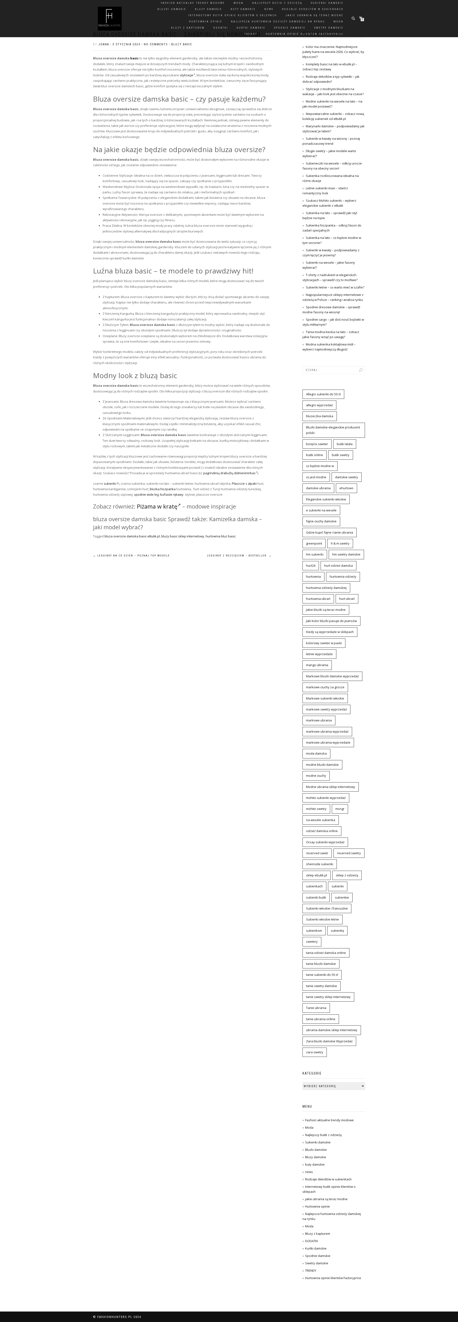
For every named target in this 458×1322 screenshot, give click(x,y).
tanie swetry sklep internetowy (328, 997)
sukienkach (314, 886)
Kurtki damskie (251, 27)
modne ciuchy (316, 775)
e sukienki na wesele (321, 510)
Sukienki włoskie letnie (322, 919)
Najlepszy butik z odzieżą (277, 3)
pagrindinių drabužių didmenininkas (229, 473)
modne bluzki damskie (322, 764)
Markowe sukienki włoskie (325, 698)
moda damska (316, 753)
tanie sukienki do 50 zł (322, 974)
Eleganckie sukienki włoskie (326, 499)
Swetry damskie (329, 27)
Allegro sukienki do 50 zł (323, 394)
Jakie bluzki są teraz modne (326, 609)
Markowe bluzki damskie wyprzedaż (332, 676)
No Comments (156, 44)
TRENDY (250, 34)
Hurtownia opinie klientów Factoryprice (305, 34)
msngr (339, 809)
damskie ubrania (318, 488)
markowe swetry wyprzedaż (326, 709)
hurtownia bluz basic (221, 536)
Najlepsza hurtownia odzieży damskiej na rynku (278, 21)
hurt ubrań (347, 599)
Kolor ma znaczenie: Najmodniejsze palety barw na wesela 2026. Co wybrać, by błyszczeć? (333, 52)
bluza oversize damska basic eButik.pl (132, 536)
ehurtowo (346, 488)
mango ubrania (317, 665)
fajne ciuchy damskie (321, 521)
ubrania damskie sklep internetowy (331, 1030)
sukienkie (342, 897)
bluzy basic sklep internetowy (182, 536)
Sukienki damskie (327, 3)
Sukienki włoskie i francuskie (327, 908)
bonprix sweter (317, 444)
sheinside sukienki (319, 864)
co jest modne (316, 477)
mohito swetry (316, 809)
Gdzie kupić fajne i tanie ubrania (329, 532)
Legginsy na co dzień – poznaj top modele (131, 555)
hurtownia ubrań (318, 599)
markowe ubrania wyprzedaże (328, 742)
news (268, 9)
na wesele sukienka (320, 820)
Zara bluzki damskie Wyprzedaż (329, 1041)
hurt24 (310, 565)
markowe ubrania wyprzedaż (327, 731)
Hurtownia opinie (205, 21)
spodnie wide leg (146, 494)
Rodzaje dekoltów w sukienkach (313, 9)
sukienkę (337, 930)
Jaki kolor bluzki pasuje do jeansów (331, 621)
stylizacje (186, 75)
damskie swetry (346, 477)
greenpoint (314, 543)
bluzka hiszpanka (163, 489)
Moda (239, 3)
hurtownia (313, 576)
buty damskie (243, 9)
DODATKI (220, 27)
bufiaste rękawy (171, 494)
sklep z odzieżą (347, 875)
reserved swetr (317, 853)
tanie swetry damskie (321, 986)
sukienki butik (316, 897)
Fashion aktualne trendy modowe (193, 3)
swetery (312, 941)
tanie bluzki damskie (321, 964)
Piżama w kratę (157, 506)
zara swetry (314, 1052)
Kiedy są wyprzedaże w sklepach (330, 632)
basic (134, 58)
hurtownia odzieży (343, 576)
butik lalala (345, 444)
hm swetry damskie (346, 554)
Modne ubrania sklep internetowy (330, 787)
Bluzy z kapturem (188, 27)
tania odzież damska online (326, 953)
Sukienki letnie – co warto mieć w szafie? (335, 287)
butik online (314, 455)
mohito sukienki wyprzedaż (326, 798)
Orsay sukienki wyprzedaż (325, 842)
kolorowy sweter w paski (324, 643)
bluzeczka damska (319, 416)
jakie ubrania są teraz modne (315, 15)
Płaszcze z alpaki (244, 483)
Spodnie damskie (290, 27)
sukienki (110, 483)
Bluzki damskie (171, 9)
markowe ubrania (319, 720)
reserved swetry (349, 853)
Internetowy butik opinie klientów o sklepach (232, 15)
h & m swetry (340, 543)
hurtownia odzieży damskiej (326, 588)
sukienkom (314, 930)
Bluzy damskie (208, 9)
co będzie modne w (320, 466)
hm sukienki (314, 554)
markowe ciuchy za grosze (325, 687)
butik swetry (340, 455)
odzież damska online (322, 831)
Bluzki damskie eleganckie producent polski (333, 430)
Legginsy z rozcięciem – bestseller (239, 555)
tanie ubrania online (320, 1019)
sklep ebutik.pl (316, 875)
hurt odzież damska (338, 565)
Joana (104, 44)
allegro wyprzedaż (319, 405)
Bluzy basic (181, 44)
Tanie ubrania (316, 1008)
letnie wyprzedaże (319, 654)
